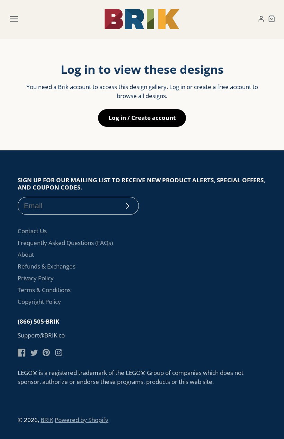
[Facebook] (22, 353)
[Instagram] (59, 353)
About (26, 254)
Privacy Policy (36, 278)
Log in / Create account (142, 118)
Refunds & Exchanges (47, 266)
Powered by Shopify (81, 420)
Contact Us (32, 231)
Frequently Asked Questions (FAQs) (65, 243)
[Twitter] (34, 353)
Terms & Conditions (44, 290)
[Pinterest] (46, 353)
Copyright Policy (39, 302)
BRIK (47, 420)
